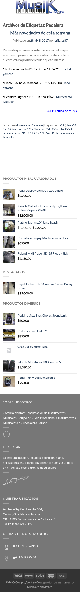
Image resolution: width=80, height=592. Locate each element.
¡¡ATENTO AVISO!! (26, 557)
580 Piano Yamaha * (17, 129)
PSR (23, 133)
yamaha (70, 133)
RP (53, 133)
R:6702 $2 (31, 133)
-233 (61, 125)
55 (4, 129)
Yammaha (8, 137)
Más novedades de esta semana (40, 32)
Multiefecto (67, 129)
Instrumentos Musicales (30, 125)
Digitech (55, 129)
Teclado (60, 133)
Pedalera (8, 133)
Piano (17, 133)
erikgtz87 (61, 40)
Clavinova (39, 129)
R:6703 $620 (44, 133)
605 (31, 129)
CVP (48, 129)
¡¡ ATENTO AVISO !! (27, 545)
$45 (68, 125)
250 (74, 125)
